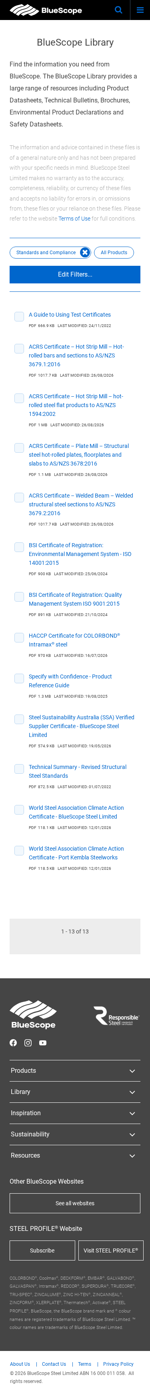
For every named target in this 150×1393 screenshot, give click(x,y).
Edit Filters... (75, 274)
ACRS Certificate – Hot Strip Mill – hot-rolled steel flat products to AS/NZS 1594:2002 (76, 405)
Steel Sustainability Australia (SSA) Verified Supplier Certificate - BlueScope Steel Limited (81, 726)
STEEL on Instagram (28, 1042)
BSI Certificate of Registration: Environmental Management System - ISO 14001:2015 (80, 554)
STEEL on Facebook (13, 1042)
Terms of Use (74, 218)
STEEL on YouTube (42, 1042)
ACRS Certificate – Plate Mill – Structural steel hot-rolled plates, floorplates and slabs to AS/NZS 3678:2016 (79, 455)
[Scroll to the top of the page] (136, 1379)
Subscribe (42, 1250)
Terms (84, 1364)
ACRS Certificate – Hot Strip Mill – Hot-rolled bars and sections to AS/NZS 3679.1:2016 (76, 355)
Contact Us (54, 1364)
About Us (20, 1364)
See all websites (75, 1203)
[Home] (46, 10)
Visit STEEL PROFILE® (111, 1250)
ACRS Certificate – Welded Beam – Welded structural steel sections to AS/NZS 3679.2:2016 (81, 504)
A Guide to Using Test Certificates (70, 314)
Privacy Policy (118, 1364)
